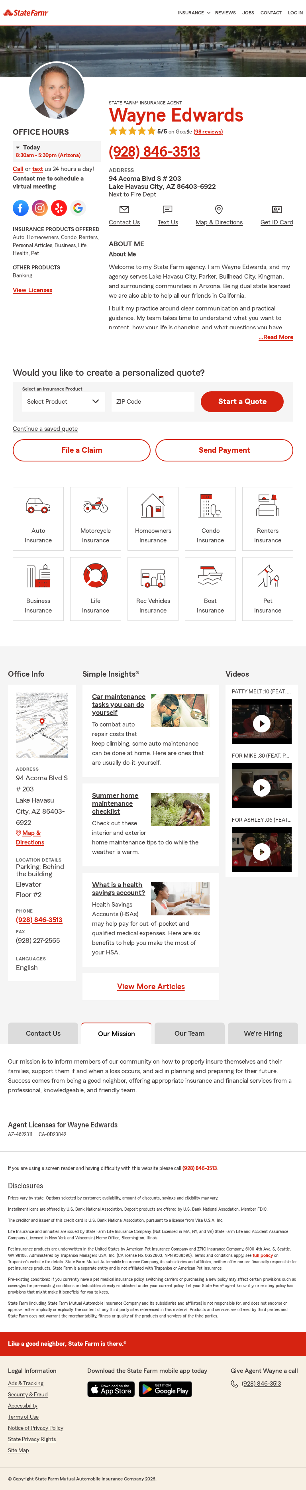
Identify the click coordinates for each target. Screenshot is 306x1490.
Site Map (18, 1450)
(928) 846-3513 (154, 152)
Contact (271, 12)
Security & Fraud (28, 1395)
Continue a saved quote (45, 429)
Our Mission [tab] (116, 1033)
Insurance (191, 12)
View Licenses (32, 290)
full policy (263, 1255)
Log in (295, 12)
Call (18, 169)
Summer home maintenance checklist (115, 803)
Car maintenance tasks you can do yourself (118, 704)
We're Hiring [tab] (263, 1033)
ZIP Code (128, 402)
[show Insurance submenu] (207, 13)
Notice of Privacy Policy (35, 1428)
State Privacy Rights (32, 1439)
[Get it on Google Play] (165, 1389)
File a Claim (81, 450)
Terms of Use (23, 1417)
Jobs (248, 12)
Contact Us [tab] (43, 1033)
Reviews (225, 12)
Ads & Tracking (25, 1383)
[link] (26, 12)
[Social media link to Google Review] (78, 208)
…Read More (276, 337)
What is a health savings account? (118, 888)
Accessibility (22, 1406)
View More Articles (151, 987)
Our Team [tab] (190, 1033)
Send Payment (224, 450)
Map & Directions (30, 838)
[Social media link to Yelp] (59, 208)
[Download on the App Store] (111, 1389)
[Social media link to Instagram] (40, 208)
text (37, 169)
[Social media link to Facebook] (21, 208)
